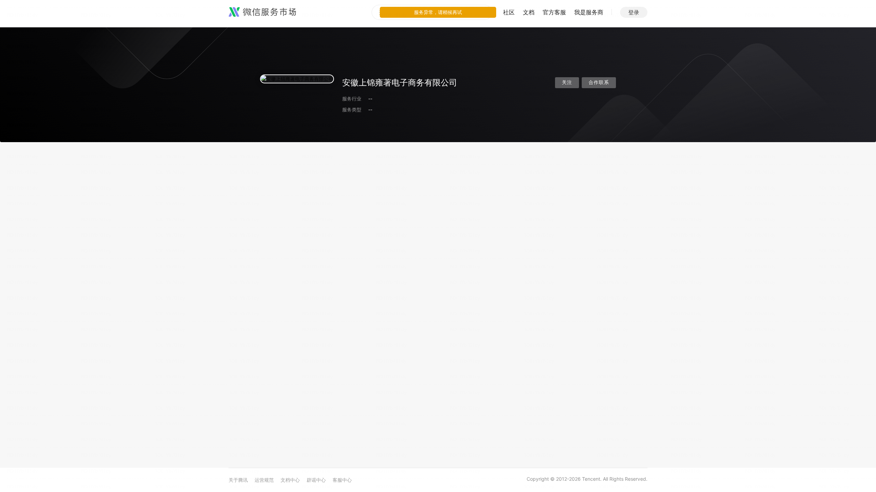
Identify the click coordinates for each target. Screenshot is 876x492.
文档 (528, 12)
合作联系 (599, 82)
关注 (567, 82)
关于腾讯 (238, 480)
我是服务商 (588, 12)
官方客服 (554, 12)
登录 (633, 12)
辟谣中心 (316, 480)
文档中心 (290, 480)
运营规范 (264, 480)
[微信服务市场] (262, 12)
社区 (509, 12)
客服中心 (342, 480)
